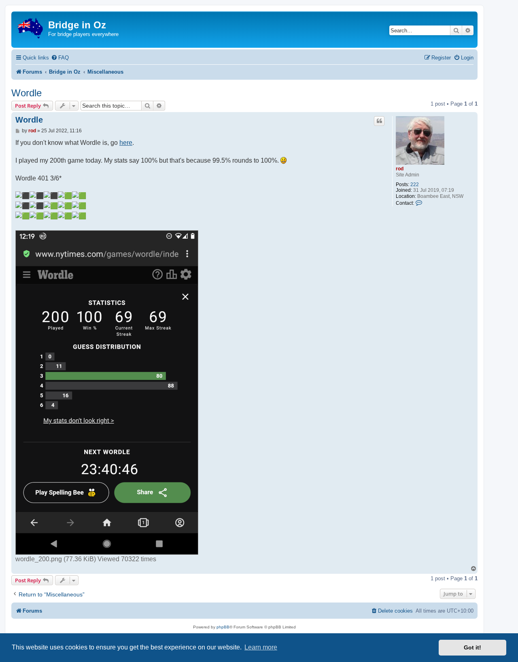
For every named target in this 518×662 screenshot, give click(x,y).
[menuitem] (60, 58)
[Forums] (30, 26)
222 (414, 184)
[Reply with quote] (379, 121)
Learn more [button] (260, 647)
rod (399, 169)
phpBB (223, 627)
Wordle (26, 92)
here (125, 142)
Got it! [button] (472, 647)
